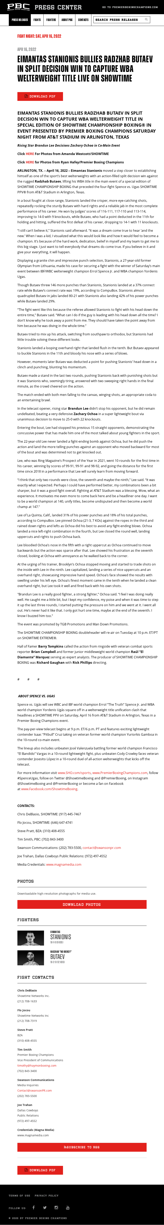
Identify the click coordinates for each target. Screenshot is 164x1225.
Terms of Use (19, 1195)
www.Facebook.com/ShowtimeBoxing (49, 789)
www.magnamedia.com (63, 864)
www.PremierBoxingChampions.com (119, 773)
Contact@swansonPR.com (34, 1090)
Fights (37, 20)
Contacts (83, 20)
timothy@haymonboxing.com (36, 1065)
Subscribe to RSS (83, 1147)
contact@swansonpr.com (102, 847)
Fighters (51, 20)
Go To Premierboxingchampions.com (130, 7)
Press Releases (20, 20)
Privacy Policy (47, 1195)
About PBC (67, 20)
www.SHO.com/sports (74, 773)
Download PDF (43, 96)
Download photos (82, 904)
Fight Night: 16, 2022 (39, 36)
